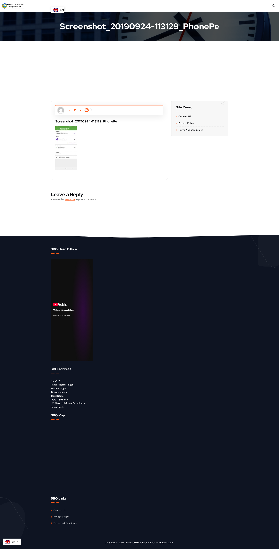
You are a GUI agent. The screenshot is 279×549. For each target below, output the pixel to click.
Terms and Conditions (190, 129)
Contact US (184, 116)
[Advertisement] (139, 63)
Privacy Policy (186, 123)
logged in (70, 199)
